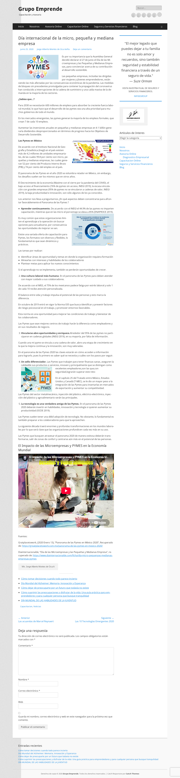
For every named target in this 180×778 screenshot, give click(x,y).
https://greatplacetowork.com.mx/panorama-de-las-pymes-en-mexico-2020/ (62, 545)
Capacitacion (26, 606)
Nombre (23, 679)
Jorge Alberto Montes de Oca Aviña (53, 49)
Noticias (37, 606)
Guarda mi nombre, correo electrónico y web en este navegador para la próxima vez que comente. (65, 718)
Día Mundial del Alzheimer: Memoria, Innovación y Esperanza (53, 583)
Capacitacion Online (77, 26)
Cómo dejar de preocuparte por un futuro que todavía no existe (55, 587)
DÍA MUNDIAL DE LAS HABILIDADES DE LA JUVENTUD (48, 600)
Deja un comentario (82, 49)
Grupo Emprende (40, 9)
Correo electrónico (29, 690)
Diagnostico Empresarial (136, 157)
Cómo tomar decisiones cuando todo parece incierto (49, 578)
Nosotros (35, 26)
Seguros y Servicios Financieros (110, 26)
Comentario (25, 645)
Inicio (21, 26)
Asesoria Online (53, 26)
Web (20, 702)
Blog (135, 26)
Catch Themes (132, 773)
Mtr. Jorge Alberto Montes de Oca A (38, 566)
